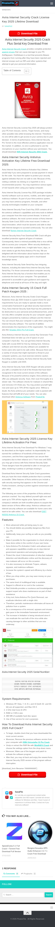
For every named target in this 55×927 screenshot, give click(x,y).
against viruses (8, 52)
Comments (12, 874)
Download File (29, 33)
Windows (6, 10)
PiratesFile (40, 397)
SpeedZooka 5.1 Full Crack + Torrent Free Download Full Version (11, 848)
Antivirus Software (23, 397)
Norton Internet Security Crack (23, 231)
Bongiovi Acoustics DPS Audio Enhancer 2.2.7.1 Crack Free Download (37, 851)
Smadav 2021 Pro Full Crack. (21, 330)
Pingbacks (29, 874)
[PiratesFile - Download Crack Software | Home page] (13, 3)
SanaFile (8, 26)
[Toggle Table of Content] (25, 71)
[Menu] (51, 3)
